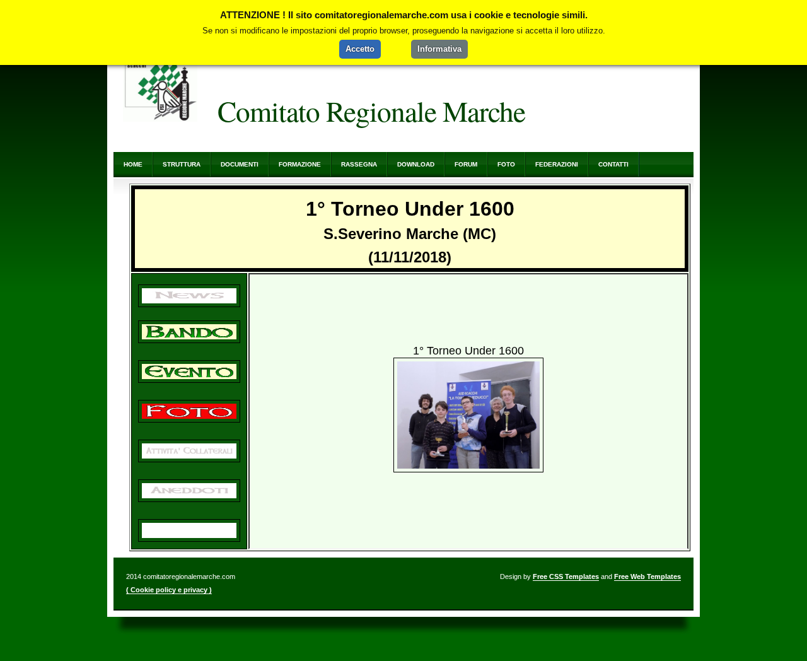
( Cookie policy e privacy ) (169, 590)
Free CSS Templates (566, 576)
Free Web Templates (647, 576)
